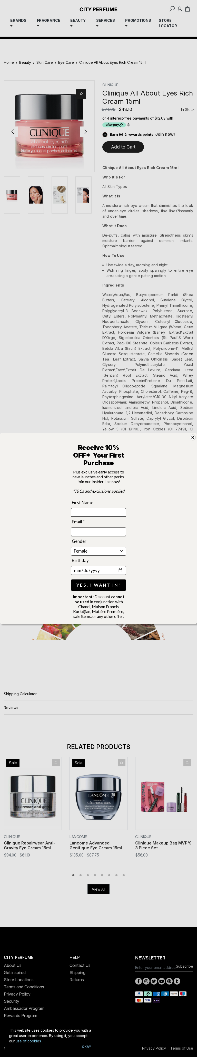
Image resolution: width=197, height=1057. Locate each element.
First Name (82, 502)
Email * (78, 521)
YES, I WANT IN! (98, 585)
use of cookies (28, 1041)
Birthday (80, 560)
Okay (86, 1047)
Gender (79, 541)
